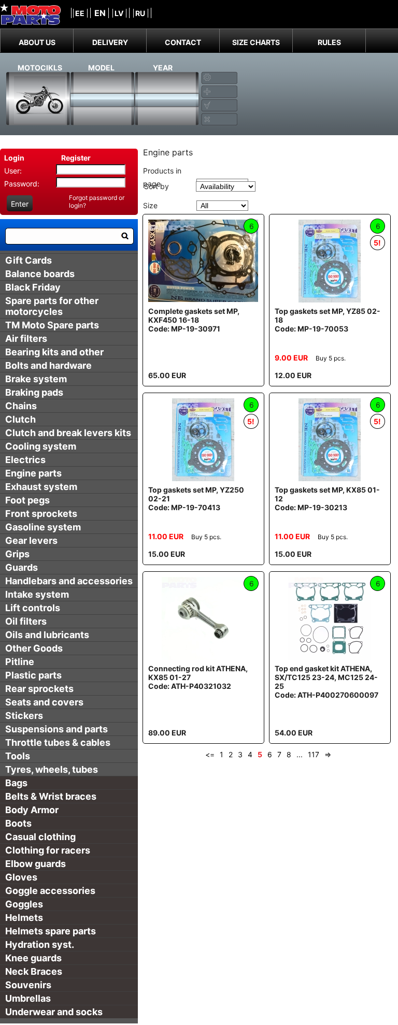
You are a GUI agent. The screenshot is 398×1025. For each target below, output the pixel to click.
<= (210, 754)
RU (140, 13)
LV (119, 13)
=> (327, 754)
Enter (20, 203)
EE (79, 13)
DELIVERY (110, 42)
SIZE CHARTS (256, 42)
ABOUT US (37, 42)
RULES (329, 42)
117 (313, 754)
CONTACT (183, 42)
